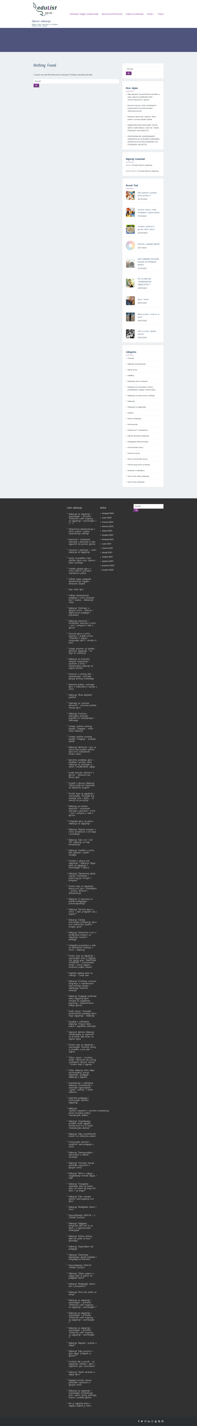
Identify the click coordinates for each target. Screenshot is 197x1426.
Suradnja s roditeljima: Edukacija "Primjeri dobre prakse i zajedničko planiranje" (82, 1024)
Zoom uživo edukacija (136, 482)
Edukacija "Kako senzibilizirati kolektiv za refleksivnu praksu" (82, 1135)
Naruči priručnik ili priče (112, 14)
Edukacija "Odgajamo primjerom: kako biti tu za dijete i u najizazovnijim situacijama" (81, 1227)
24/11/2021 (142, 248)
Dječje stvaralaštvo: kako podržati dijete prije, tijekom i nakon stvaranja (82, 560)
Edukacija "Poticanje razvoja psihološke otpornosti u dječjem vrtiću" (81, 1165)
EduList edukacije (41, 21)
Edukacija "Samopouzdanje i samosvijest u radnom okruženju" (81, 1155)
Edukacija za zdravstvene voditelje (141, 396)
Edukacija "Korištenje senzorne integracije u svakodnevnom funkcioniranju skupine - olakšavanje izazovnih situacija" (82, 985)
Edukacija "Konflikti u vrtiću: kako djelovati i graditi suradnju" (81, 853)
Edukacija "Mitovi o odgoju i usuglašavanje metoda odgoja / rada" (83, 1176)
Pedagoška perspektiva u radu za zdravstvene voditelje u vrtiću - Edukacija (82, 948)
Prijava (161, 14)
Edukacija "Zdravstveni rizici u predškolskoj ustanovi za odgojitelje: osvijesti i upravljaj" (82, 936)
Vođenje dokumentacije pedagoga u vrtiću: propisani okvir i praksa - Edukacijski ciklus (81, 599)
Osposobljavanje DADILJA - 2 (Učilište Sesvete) (82, 1216)
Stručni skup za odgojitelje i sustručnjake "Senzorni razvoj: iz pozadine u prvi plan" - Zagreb (82, 1048)
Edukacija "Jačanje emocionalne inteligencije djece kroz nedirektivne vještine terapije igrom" (83, 923)
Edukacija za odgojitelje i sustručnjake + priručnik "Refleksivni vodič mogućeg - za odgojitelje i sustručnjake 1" (83, 1304)
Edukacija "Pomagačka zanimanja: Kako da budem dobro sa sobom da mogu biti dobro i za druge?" (82, 1187)
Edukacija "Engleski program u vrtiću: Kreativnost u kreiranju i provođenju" (82, 832)
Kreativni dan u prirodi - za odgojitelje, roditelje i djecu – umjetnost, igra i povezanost (82, 1364)
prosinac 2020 (108, 565)
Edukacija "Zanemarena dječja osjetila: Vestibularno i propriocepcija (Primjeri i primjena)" (82, 877)
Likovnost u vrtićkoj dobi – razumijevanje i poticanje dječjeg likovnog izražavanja (81, 676)
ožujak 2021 (107, 552)
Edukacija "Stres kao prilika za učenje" (82, 1293)
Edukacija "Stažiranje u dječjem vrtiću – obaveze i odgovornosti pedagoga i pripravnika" (81, 611)
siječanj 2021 (107, 561)
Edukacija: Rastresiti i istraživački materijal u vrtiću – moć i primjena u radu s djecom (82, 624)
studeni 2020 (108, 570)
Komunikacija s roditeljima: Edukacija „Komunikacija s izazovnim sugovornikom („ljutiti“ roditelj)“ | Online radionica (81, 1087)
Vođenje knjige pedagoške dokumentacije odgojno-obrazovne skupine (80, 581)
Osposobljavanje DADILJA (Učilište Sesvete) (80, 1266)
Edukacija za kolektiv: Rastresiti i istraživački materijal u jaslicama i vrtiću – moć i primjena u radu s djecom (82, 811)
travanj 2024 (107, 522)
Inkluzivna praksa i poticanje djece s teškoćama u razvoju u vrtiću (83, 687)
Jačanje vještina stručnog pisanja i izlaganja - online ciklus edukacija (81, 729)
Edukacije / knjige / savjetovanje (84, 14)
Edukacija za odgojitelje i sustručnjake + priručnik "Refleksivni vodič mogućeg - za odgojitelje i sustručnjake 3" (82, 1332)
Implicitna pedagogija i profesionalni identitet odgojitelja (79, 1100)
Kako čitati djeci (76, 589)
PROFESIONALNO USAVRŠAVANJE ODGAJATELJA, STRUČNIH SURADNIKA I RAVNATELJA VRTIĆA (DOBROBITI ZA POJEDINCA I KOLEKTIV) (144, 140)
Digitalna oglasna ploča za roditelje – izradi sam (81, 974)
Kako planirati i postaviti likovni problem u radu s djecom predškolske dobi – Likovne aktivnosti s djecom (144, 97)
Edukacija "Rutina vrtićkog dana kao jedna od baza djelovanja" (80, 1238)
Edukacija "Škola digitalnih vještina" (80, 696)
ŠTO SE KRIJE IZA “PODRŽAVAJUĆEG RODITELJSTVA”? (144, 282)
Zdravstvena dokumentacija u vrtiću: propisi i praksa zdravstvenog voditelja (82, 531)
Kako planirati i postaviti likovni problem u (147, 194)
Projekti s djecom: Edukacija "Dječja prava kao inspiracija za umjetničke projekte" (82, 785)
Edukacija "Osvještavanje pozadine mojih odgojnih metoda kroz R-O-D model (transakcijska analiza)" (81, 1125)
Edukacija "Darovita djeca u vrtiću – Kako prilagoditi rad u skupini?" (83, 912)
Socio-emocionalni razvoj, (138, 459)
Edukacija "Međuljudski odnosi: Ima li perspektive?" (82, 1285)
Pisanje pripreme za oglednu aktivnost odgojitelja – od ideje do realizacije (81, 651)
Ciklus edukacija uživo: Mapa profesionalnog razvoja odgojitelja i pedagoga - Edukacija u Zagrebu (81, 1074)
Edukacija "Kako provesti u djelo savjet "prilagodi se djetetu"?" (81, 1353)
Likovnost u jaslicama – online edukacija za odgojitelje (82, 551)
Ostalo (150, 14)
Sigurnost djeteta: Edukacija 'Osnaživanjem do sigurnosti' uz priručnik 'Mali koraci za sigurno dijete (81, 1035)
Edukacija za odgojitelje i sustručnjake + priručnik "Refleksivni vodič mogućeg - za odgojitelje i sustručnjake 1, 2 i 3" (83, 518)
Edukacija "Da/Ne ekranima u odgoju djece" (82, 1373)
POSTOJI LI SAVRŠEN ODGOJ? (149, 244)
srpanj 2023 (107, 531)
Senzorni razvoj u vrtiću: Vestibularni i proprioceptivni (148, 211)
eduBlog (131, 375)
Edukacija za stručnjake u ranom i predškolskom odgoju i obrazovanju (141, 388)
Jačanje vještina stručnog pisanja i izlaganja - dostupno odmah (82, 739)
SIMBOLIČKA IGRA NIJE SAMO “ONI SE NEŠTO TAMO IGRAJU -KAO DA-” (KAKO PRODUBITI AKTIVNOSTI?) (143, 128)
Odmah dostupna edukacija (138, 436)
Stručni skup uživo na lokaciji (139, 465)
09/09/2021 (142, 288)
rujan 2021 (106, 544)
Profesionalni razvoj (135, 447)
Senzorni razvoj (134, 453)
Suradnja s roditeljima (136, 470)
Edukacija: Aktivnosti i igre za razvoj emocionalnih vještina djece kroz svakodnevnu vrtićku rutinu (82, 751)
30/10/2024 (142, 199)
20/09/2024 (142, 233)
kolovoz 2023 (107, 526)
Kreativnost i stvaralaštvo (138, 430)
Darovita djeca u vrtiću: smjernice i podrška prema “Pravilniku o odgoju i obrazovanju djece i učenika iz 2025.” (82, 638)
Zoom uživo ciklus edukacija (138, 476)
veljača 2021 (107, 557)
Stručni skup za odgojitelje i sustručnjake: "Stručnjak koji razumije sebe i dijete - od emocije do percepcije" (82, 797)
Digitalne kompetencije (137, 364)
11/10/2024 (142, 216)
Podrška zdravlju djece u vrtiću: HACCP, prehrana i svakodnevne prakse (80, 571)
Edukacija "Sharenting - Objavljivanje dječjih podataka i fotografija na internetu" (83, 1257)
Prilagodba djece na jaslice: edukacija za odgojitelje (81, 822)
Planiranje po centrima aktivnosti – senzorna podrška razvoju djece (82, 706)
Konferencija (132, 424)
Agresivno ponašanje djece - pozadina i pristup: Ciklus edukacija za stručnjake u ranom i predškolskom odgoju (82, 763)
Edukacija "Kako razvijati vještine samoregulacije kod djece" (81, 1199)
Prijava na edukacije (134, 14)
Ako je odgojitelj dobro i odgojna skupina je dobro (80, 1404)
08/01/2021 (142, 303)
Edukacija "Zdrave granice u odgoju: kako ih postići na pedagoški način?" (81, 1276)
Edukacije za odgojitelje (137, 407)
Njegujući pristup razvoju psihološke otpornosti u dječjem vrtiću (80, 1383)
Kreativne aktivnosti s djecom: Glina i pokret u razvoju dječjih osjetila (142, 118)
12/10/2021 (142, 268)
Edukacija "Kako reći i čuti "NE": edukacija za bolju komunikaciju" (81, 842)
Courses (131, 358)
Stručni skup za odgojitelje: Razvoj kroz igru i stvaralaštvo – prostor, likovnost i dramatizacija (83, 890)
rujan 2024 (106, 518)
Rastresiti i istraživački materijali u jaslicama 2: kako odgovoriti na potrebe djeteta (82, 542)
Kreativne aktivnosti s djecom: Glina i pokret (146, 228)
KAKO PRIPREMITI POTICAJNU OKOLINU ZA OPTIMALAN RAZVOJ (148, 262)
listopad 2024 (108, 513)
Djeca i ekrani (143, 299)
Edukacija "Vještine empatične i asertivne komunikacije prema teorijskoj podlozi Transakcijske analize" (89, 1112)
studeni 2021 (107, 535)
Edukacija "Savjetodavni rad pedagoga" (81, 1248)
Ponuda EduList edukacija (142, 165)
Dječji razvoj (132, 370)
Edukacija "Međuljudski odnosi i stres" (82, 1208)
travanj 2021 (107, 548)
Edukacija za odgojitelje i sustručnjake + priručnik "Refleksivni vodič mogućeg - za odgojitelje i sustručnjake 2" (82, 1317)
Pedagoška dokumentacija (138, 442)
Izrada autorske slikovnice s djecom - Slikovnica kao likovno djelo (81, 775)
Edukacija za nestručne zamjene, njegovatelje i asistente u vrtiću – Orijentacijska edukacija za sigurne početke (81, 663)
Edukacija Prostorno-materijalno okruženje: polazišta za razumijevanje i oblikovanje (81, 717)
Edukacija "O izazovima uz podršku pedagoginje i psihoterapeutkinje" (81, 901)
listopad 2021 (107, 539)
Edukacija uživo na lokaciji (137, 381)
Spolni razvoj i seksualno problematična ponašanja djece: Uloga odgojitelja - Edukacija (83, 1013)
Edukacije (131, 401)
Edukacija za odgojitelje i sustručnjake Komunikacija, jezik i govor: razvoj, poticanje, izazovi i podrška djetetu (83, 1394)
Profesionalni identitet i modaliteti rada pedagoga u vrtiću (81, 1144)
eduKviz (130, 413)
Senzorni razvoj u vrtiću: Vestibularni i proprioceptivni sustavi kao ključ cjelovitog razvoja (142, 108)
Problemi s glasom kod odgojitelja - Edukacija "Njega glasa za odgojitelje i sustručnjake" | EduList (82, 864)
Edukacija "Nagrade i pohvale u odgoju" (82, 1344)
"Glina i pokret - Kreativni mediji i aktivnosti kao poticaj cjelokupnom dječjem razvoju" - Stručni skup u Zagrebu (82, 1061)
